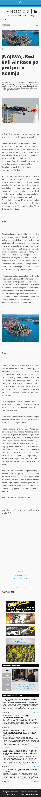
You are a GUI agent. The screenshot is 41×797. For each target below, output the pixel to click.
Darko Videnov (20, 575)
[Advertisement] (20, 547)
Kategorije (6, 24)
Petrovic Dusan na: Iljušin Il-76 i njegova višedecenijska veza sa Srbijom (16, 716)
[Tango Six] (20, 11)
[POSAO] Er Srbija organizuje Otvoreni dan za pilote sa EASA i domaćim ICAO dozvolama (24, 686)
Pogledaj (36, 712)
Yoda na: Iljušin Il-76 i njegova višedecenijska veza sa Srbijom (20, 700)
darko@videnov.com (20, 578)
